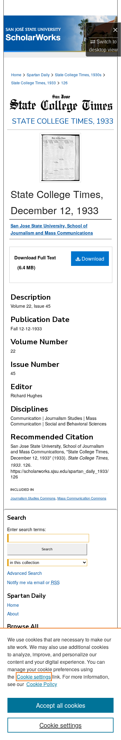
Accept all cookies (60, 705)
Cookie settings (34, 676)
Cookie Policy (41, 684)
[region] (60, 684)
